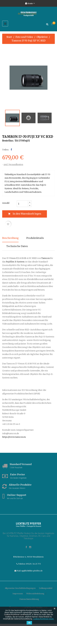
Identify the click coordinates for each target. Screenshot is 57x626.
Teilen (11, 149)
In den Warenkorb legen (24, 213)
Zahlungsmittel (45, 588)
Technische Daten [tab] (17, 246)
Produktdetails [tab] (35, 237)
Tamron (45, 258)
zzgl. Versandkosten (13, 164)
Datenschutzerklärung (29, 599)
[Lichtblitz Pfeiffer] (28, 524)
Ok (29, 623)
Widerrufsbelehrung (35, 593)
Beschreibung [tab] (10, 237)
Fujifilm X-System (15, 261)
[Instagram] (30, 547)
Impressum (18, 593)
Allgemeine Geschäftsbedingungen (20, 588)
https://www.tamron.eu (14, 437)
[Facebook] (26, 547)
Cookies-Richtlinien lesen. (43, 619)
